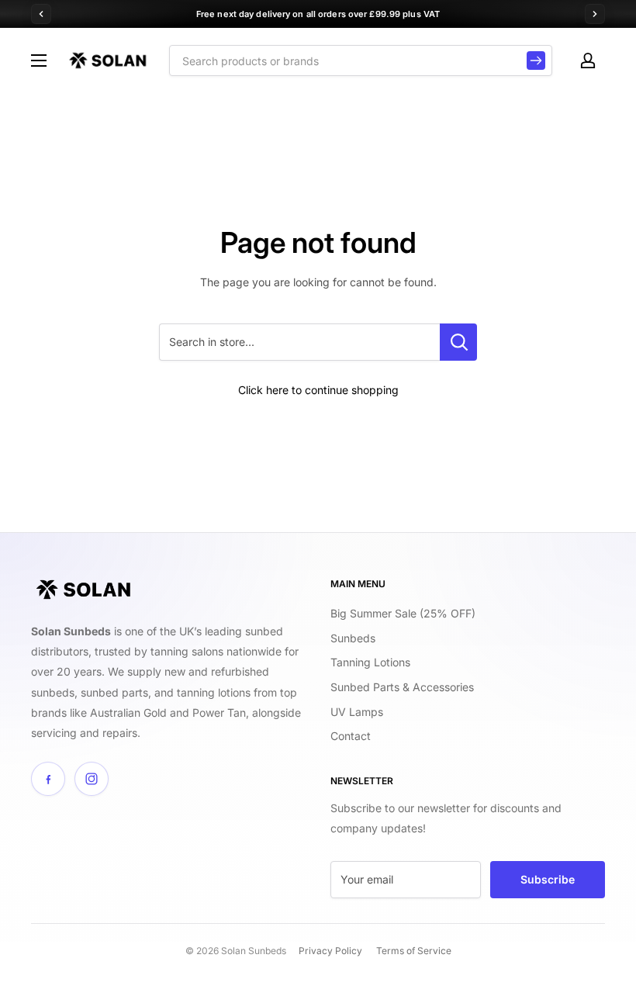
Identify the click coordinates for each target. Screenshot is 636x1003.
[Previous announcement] (41, 14)
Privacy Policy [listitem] (330, 950)
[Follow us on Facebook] (48, 779)
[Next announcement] (595, 14)
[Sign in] (588, 60)
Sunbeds (352, 638)
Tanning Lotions (370, 662)
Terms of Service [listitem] (413, 950)
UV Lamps (356, 711)
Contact (350, 735)
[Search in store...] (458, 342)
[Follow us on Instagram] (91, 779)
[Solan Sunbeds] (83, 589)
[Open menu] (39, 60)
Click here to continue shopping (318, 389)
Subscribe (547, 879)
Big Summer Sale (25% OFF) (402, 613)
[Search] (536, 60)
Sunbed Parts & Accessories (402, 686)
